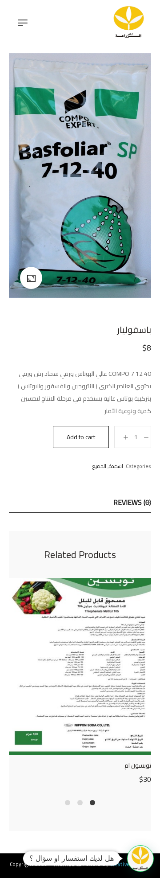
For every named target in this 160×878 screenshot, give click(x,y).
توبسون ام (137, 765)
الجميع (99, 466)
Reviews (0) (132, 502)
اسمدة (116, 466)
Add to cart (81, 437)
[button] (140, 858)
